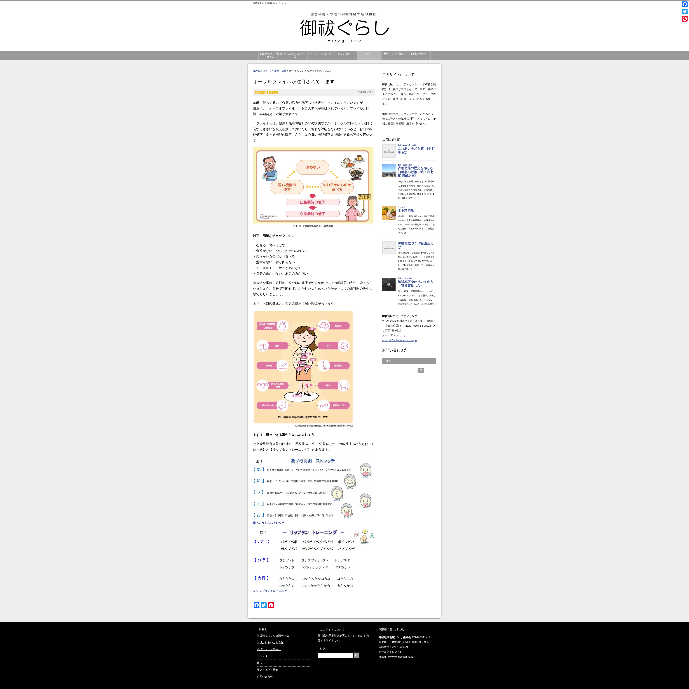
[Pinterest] (684, 18)
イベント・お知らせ (319, 53)
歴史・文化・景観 (394, 53)
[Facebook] (684, 4)
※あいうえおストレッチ (269, 522)
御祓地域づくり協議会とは (270, 55)
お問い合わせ (418, 53)
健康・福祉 (280, 70)
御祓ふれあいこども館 (295, 55)
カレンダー (344, 53)
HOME (257, 70)
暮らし (369, 53)
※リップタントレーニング (270, 590)
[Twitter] (684, 11)
